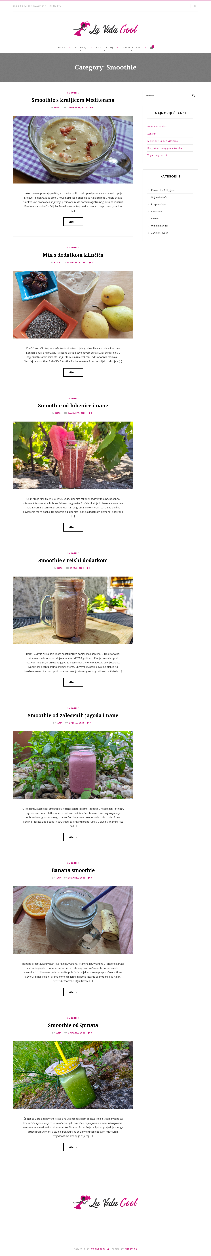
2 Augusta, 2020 (77, 413)
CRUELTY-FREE (131, 47)
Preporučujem (159, 204)
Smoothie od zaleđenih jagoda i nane (73, 715)
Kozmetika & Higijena (163, 190)
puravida (131, 1249)
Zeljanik (151, 133)
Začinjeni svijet (159, 232)
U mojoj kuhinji (159, 225)
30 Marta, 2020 (76, 1033)
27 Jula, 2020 (77, 568)
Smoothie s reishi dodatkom (73, 560)
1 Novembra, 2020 (77, 107)
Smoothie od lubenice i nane (73, 406)
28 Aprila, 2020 (76, 878)
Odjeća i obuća (159, 197)
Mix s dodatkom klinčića (73, 255)
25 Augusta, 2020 (76, 262)
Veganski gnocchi (157, 155)
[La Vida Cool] (105, 28)
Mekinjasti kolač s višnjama (162, 140)
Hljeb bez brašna (157, 126)
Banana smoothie (73, 870)
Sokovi (154, 218)
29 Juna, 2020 (76, 723)
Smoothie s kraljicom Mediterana (73, 100)
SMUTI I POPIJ (104, 47)
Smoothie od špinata (73, 1025)
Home (61, 47)
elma (57, 107)
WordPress (98, 1249)
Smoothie (73, 93)
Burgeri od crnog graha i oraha (164, 147)
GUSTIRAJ (80, 47)
